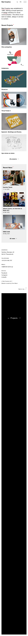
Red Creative (5, 8)
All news (12, 238)
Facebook (4, 273)
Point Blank (15, 283)
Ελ (21, 2)
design (5, 12)
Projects (14, 318)
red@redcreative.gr (7, 267)
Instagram (4, 275)
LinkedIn (3, 277)
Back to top (22, 289)
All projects (13, 159)
